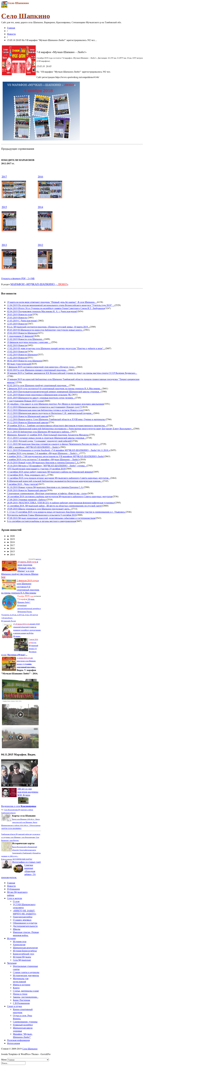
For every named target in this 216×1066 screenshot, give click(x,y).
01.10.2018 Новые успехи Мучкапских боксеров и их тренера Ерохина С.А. (45, 487)
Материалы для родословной (20, 980)
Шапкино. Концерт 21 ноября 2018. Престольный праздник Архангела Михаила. (48, 434)
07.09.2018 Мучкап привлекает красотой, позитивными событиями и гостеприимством (51, 517)
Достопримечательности (25, 925)
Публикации (13, 888)
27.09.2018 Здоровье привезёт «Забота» (26, 499)
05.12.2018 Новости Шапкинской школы (27, 422)
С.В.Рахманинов (21, 1003)
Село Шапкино (29, 1048)
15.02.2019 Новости (17, 351)
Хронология (19, 944)
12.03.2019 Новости (17, 323)
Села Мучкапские (22, 959)
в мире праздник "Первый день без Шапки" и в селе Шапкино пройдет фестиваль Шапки (19, 569)
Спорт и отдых (14, 1006)
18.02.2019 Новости (17, 345)
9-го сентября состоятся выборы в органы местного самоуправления (41, 521)
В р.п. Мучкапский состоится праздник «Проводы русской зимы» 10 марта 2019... (48, 326)
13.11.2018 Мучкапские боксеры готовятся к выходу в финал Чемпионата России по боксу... (53, 443)
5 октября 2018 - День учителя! (22, 484)
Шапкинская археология (25, 947)
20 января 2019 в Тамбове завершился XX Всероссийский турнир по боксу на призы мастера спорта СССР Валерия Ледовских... (72, 372)
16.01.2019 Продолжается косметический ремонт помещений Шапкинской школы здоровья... (54, 391)
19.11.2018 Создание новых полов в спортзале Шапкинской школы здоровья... (46, 437)
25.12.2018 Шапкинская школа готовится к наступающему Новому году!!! (44, 406)
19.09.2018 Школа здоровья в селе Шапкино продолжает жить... (39, 508)
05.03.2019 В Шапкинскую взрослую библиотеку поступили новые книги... (45, 329)
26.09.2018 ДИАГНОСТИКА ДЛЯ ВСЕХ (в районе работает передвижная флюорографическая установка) (61, 502)
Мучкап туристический (19, 363)
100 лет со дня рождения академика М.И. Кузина (27, 791)
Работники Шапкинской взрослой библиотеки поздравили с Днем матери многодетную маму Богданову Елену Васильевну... (70, 428)
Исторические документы (26, 975)
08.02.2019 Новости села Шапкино (24, 360)
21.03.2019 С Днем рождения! (22, 320)
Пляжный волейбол (23, 1024)
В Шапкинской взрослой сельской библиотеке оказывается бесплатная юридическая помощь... (54, 480)
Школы (16, 929)
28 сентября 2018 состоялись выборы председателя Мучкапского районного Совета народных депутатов (59, 496)
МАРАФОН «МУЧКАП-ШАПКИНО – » (39, 284)
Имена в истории (21, 984)
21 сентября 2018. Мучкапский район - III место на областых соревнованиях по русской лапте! (54, 505)
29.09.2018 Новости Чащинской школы (26, 490)
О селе (16, 901)
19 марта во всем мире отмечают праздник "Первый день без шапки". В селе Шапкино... (52, 302)
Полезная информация (18, 1040)
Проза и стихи (20, 993)
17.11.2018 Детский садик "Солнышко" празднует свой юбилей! (39, 440)
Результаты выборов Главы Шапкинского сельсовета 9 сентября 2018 (41, 514)
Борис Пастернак (21, 1000)
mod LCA (38, 559)
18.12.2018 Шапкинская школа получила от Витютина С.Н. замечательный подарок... (50, 413)
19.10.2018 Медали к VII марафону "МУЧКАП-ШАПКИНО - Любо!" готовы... (46, 465)
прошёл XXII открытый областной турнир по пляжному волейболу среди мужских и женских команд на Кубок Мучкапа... (27, 630)
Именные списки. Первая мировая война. (26, 934)
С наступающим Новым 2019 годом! (25, 400)
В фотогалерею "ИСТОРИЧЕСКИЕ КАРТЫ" (16, 859)
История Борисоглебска (25, 950)
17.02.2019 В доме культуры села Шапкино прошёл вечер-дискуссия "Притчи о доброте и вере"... (56, 348)
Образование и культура (25, 922)
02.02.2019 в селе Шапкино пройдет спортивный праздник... (38, 385)
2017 (4, 176)
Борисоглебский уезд (23, 953)
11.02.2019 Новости (17, 357)
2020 (11, 535)
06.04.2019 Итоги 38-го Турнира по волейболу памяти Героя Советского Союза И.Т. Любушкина (56, 308)
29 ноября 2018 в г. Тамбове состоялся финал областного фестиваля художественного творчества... (57, 425)
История (11, 938)
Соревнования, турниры (25, 1021)
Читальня (11, 962)
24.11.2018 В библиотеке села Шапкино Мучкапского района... (39, 431)
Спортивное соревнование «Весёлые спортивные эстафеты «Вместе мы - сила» (47, 493)
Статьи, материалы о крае (26, 990)
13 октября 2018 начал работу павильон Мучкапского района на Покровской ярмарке (50, 471)
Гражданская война (22, 916)
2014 (40, 207)
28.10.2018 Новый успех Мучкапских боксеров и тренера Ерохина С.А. (43, 462)
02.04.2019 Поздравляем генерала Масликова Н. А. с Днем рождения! (42, 311)
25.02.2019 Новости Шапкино (22, 332)
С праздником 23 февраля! (20, 335)
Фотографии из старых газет (26, 861)
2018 (11, 542)
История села (19, 941)
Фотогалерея (13, 1043)
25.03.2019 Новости (17, 317)
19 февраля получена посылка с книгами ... (29, 342)
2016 (40, 176)
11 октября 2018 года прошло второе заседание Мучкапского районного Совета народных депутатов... (58, 477)
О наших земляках (22, 919)
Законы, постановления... (25, 996)
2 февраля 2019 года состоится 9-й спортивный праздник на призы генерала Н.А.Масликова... (54, 388)
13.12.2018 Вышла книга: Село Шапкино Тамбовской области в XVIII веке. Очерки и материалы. (56, 419)
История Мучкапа (22, 956)
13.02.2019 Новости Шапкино (22, 354)
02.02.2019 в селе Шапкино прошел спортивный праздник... (37, 369)
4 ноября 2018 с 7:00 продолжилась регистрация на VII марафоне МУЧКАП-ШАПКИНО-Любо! (55, 456)
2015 (4, 207)
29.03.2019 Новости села (19, 314)
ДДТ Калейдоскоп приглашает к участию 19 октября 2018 (36, 468)
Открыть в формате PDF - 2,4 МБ (18, 278)
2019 (11, 538)
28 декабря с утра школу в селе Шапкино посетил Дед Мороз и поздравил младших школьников (55, 403)
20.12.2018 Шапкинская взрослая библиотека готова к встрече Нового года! (45, 410)
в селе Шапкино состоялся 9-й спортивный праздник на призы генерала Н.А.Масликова (20, 586)
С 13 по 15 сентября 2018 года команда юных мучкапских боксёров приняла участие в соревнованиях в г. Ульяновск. (66, 511)
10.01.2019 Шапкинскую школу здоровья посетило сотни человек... (41, 397)
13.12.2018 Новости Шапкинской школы (27, 416)
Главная (11, 27)
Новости (11, 33)
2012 (40, 245)
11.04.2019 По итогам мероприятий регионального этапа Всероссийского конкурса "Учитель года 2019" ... (60, 305)
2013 (4, 245)
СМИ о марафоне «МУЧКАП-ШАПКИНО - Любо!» (33, 447)
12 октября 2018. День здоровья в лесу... (27, 474)
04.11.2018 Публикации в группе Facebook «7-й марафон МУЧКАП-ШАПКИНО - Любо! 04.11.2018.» (58, 450)
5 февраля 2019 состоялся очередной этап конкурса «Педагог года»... (41, 366)
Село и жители (14, 898)
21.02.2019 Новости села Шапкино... (25, 339)
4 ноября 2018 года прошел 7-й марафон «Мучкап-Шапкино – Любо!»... (43, 453)
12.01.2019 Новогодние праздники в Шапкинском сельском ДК (39, 394)
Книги (16, 987)
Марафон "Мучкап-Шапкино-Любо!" (22, 1035)
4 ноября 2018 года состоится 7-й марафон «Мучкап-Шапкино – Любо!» (43, 459)
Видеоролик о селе (18, 806)
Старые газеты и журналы (26, 972)
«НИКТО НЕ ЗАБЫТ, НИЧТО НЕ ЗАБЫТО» (24, 912)
